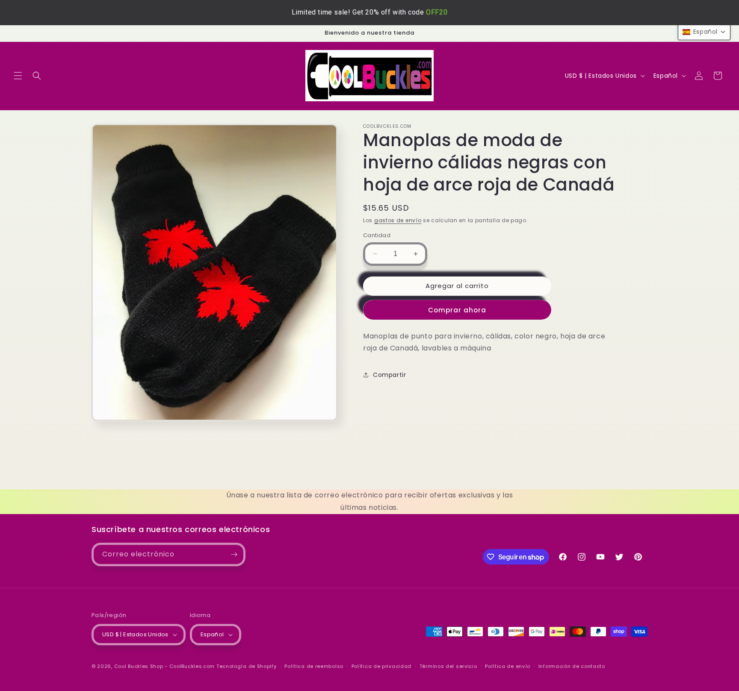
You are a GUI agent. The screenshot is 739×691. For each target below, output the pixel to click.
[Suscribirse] (234, 554)
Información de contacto (571, 666)
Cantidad (376, 235)
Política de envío (507, 666)
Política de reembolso (313, 666)
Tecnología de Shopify (246, 666)
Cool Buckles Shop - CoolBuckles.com (164, 666)
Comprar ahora (457, 310)
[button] (18, 75)
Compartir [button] (389, 374)
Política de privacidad (381, 666)
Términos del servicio (448, 666)
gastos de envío (398, 220)
